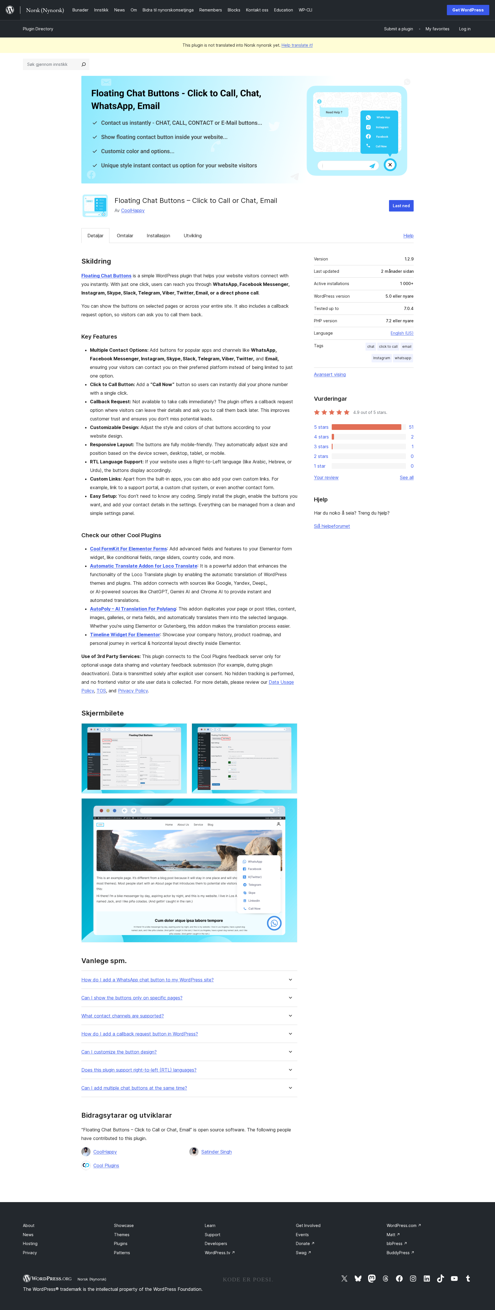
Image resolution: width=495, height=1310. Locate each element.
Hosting (30, 1243)
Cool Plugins (106, 1165)
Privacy (30, 1252)
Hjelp (408, 235)
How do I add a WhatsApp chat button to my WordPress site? (147, 980)
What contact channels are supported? (122, 1016)
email (406, 346)
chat (370, 346)
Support (212, 1234)
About (28, 1225)
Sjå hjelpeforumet (332, 526)
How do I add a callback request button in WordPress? (139, 1034)
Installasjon (158, 235)
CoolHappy (133, 210)
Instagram (381, 358)
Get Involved (308, 1225)
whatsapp (403, 358)
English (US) (402, 333)
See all (407, 477)
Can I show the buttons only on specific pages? (131, 998)
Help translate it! (297, 45)
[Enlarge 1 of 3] (179, 731)
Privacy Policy (133, 690)
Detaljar (95, 235)
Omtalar (125, 235)
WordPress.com (404, 1225)
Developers (216, 1243)
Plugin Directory (38, 28)
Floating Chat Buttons (106, 275)
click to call (388, 346)
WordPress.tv (220, 1252)
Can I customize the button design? (119, 1052)
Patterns (122, 1252)
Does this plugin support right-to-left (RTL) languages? (139, 1070)
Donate (305, 1243)
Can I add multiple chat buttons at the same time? (134, 1088)
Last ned (401, 205)
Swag (303, 1252)
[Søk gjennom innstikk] (83, 64)
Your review (326, 477)
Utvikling (193, 235)
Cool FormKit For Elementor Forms (128, 549)
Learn (210, 1225)
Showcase (124, 1225)
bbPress (397, 1243)
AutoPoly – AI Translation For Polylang (133, 609)
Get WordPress (468, 9)
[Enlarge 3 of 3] (289, 806)
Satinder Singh (216, 1152)
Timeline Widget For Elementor (125, 634)
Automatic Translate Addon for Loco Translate (143, 566)
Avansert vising (330, 374)
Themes (121, 1234)
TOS (101, 690)
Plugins (120, 1243)
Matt (393, 1234)
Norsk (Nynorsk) (92, 1279)
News (28, 1234)
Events (302, 1234)
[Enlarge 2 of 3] (289, 731)
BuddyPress (401, 1252)
